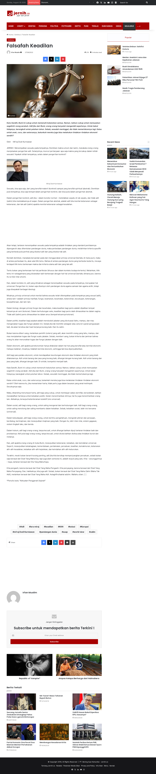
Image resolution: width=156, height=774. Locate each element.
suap (65, 532)
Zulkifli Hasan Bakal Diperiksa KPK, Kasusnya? (86, 713)
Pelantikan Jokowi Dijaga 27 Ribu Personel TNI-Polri (135, 78)
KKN (61, 526)
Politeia (54, 26)
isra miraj (34, 526)
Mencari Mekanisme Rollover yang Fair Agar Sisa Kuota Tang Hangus (139, 199)
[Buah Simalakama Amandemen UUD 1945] (114, 69)
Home (11, 26)
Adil (22, 526)
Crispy (20, 26)
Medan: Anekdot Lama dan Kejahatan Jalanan (134, 58)
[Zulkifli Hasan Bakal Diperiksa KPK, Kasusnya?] (87, 701)
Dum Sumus (107, 26)
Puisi (86, 26)
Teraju (95, 26)
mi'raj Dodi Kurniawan (24, 532)
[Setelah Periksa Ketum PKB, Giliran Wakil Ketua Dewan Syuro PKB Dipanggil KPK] (87, 732)
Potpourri (66, 26)
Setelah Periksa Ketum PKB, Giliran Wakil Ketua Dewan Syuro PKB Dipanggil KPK (87, 744)
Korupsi (84, 526)
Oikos (118, 26)
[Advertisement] (102, 13)
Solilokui (129, 26)
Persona (43, 26)
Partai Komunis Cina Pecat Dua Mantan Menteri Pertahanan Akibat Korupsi (21, 744)
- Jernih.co (104, 762)
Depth (78, 26)
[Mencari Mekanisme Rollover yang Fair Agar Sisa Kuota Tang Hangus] (139, 186)
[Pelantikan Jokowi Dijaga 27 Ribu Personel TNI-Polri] (114, 80)
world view (79, 532)
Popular (128, 37)
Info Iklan (99, 766)
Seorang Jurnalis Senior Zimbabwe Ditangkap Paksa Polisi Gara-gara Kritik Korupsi (20, 714)
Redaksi (59, 766)
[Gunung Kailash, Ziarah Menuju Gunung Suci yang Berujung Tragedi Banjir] (117, 186)
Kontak (112, 766)
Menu (106, 766)
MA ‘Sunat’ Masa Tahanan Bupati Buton (51, 697)
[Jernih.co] (19, 14)
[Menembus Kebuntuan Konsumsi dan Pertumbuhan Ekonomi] (117, 153)
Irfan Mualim (15, 52)
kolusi (72, 526)
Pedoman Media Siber (71, 766)
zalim (92, 532)
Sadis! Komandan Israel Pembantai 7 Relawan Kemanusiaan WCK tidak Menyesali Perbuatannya (138, 167)
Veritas (31, 26)
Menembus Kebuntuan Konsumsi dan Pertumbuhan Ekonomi (116, 165)
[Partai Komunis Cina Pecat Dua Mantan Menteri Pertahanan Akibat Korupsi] (21, 732)
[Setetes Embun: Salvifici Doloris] (114, 49)
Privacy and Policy (88, 766)
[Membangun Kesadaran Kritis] (54, 732)
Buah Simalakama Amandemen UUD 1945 (132, 67)
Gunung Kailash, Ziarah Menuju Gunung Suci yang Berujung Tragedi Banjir (115, 200)
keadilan (49, 526)
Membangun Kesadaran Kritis (53, 742)
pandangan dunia (49, 532)
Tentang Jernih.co (48, 766)
